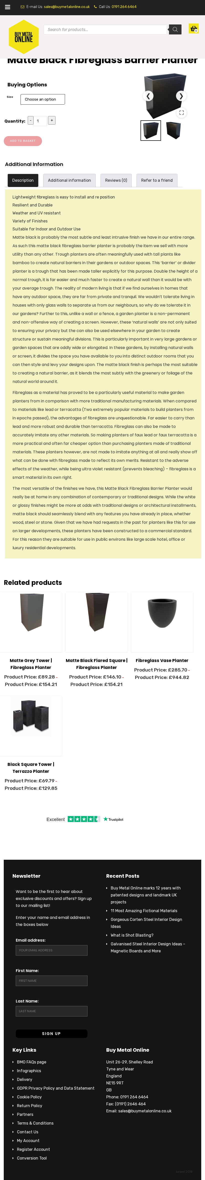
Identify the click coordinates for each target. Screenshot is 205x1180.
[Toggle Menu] (7, 7)
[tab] (23, 180)
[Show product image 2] (174, 130)
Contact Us (27, 1132)
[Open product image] (164, 96)
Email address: (31, 940)
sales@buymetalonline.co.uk (67, 7)
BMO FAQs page (31, 1062)
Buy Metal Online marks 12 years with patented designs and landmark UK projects (146, 895)
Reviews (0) (116, 180)
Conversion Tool (32, 1158)
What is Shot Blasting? (132, 935)
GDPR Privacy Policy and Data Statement (55, 1088)
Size (10, 97)
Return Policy (29, 1105)
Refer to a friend (157, 180)
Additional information (69, 180)
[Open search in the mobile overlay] (103, 31)
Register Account (33, 1149)
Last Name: (27, 1001)
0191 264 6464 (124, 7)
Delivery (24, 1079)
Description (23, 180)
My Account (28, 1140)
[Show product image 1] (150, 130)
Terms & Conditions (35, 1123)
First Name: (27, 971)
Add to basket (23, 141)
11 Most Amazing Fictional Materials (144, 910)
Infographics (29, 1070)
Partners (25, 1114)
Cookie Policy (29, 1097)
